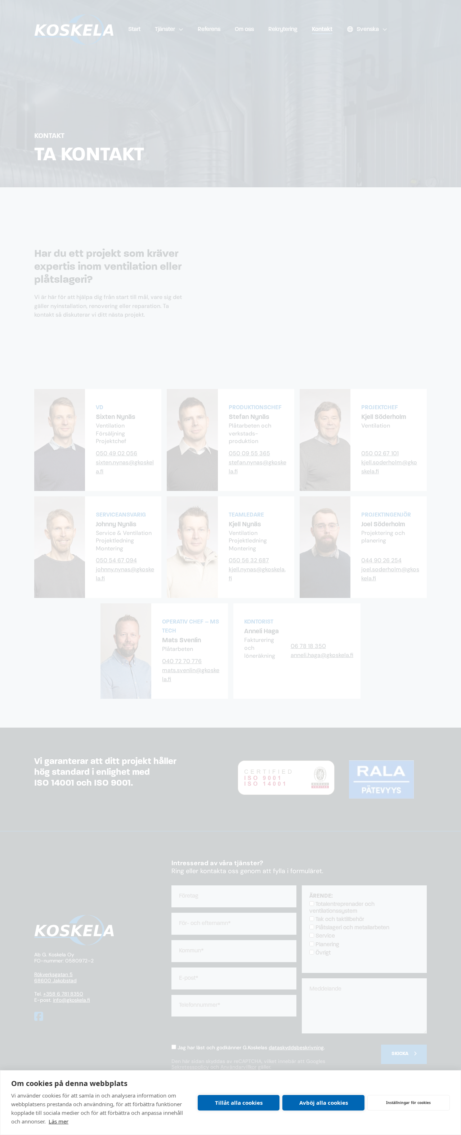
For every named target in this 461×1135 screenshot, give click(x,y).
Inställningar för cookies (408, 1102)
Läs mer (58, 1121)
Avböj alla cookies (323, 1102)
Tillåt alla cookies (239, 1102)
